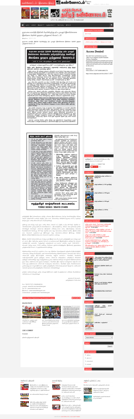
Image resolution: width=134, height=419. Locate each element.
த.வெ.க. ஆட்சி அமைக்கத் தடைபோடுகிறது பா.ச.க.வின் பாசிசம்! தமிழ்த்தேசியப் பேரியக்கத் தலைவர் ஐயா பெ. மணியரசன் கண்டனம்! (71, 398)
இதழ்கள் (40, 25)
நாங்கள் (34, 25)
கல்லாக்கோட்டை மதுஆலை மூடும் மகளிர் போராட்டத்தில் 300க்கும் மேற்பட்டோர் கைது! (29, 321)
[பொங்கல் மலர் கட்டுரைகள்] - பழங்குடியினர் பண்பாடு (96, 385)
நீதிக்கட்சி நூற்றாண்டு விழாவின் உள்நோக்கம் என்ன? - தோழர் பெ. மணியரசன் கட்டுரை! (101, 390)
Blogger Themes (75, 416)
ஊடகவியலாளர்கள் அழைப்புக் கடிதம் (39, 394)
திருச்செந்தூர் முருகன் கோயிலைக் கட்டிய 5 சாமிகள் (101, 397)
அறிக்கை (89, 355)
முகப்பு (27, 25)
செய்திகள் (46, 298)
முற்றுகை (52, 298)
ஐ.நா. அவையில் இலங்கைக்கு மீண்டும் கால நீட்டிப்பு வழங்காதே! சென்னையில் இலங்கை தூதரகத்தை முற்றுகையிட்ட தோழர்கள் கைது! (50, 322)
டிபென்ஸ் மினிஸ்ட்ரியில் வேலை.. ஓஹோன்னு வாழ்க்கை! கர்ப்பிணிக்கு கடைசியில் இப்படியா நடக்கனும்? (97, 241)
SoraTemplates (65, 416)
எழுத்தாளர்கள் (50, 25)
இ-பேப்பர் (68, 25)
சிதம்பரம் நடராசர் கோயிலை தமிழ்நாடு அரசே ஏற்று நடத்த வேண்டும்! (103, 283)
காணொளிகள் (90, 361)
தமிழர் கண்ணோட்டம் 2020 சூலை (102, 193)
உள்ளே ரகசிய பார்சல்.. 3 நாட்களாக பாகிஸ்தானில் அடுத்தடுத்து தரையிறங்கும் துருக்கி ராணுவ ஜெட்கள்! (98, 225)
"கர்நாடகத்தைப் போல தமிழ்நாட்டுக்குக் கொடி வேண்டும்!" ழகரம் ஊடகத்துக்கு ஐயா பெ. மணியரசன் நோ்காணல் (103, 259)
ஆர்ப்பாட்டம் (89, 358)
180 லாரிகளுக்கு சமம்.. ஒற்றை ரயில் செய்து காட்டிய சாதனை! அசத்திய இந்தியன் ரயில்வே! (99, 246)
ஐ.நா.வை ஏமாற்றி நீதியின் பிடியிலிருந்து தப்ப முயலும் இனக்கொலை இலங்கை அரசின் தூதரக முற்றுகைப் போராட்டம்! (70, 321)
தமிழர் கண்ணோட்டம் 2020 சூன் (102, 201)
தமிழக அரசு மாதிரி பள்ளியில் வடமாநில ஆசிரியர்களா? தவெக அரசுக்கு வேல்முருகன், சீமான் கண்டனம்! (97, 236)
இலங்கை (30, 298)
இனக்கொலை (36, 298)
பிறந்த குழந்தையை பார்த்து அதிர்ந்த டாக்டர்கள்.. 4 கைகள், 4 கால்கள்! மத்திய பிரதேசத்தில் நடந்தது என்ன (98, 230)
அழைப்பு (25, 298)
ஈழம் (42, 298)
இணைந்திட (88, 33)
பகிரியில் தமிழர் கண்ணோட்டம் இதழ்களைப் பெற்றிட (98, 42)
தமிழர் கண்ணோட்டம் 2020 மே (101, 209)
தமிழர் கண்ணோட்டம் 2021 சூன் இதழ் (103, 184)
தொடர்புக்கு (61, 25)
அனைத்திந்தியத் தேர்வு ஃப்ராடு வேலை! (103, 291)
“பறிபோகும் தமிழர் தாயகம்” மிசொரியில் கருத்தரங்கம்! (103, 306)
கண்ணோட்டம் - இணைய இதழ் (38, 3)
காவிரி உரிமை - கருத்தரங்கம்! (101, 322)
